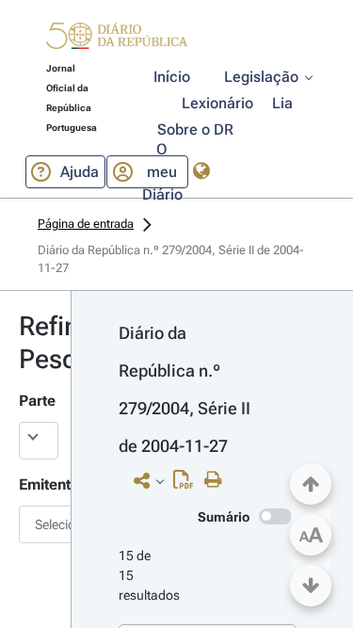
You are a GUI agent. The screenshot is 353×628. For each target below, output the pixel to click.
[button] (116, 39)
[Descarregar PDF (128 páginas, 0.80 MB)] (187, 483)
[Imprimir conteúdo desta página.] (218, 480)
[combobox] (35, 524)
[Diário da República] (116, 40)
